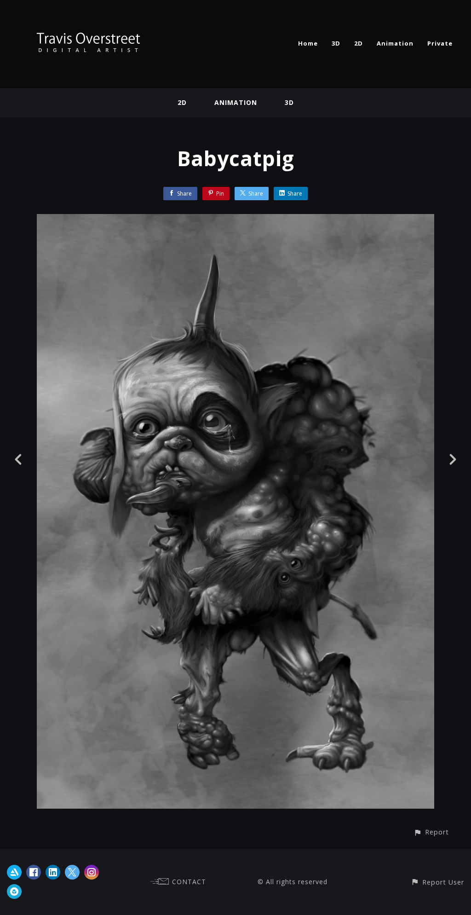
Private (440, 43)
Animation (395, 43)
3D (336, 43)
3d (289, 102)
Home (308, 43)
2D (358, 43)
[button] (431, 831)
